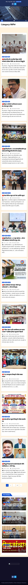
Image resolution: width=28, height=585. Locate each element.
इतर (4, 502)
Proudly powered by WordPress (7, 582)
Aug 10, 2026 (6, 153)
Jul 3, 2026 (5, 334)
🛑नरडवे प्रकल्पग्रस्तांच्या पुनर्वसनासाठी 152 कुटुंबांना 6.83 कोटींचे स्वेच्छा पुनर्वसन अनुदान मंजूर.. (13, 534)
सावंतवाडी (9, 235)
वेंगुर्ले (9, 544)
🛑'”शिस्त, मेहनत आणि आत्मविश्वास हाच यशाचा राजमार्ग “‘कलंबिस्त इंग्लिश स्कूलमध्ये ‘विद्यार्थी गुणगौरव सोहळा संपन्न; (13, 332)
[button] (26, 20)
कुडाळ (3, 416)
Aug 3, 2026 (6, 289)
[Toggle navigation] (14, 21)
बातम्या (3, 56)
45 (17, 485)
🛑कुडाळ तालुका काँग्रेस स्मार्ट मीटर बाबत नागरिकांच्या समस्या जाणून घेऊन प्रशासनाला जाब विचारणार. (13, 505)
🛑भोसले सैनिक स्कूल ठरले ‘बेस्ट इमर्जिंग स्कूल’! (13, 195)
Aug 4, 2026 (6, 242)
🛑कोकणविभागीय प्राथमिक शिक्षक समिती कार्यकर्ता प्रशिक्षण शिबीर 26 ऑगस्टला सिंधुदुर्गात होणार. (13, 61)
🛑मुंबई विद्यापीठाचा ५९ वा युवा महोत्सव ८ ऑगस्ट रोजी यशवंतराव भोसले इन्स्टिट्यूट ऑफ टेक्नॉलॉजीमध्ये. (13, 240)
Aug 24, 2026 (6, 63)
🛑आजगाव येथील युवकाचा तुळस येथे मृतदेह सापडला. (12, 547)
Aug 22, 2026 (6, 108)
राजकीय (7, 530)
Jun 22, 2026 (6, 468)
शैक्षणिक (6, 56)
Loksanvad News (15, 63)
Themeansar (24, 582)
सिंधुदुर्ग (9, 56)
